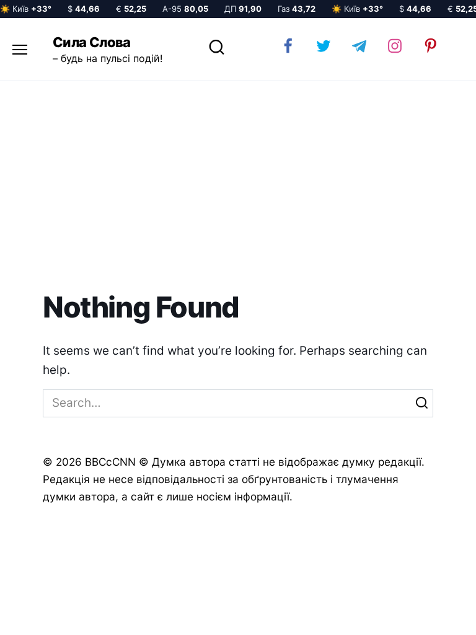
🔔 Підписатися (328, 613)
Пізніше (431, 614)
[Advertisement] (238, 186)
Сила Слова (92, 42)
